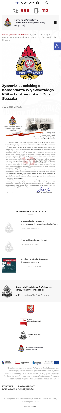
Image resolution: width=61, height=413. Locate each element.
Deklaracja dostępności (18, 389)
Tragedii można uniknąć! (34, 240)
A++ (31, 2)
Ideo (35, 406)
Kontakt (7, 386)
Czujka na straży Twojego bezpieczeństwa (34, 260)
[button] (57, 46)
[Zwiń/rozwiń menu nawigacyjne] (54, 22)
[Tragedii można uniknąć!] (9, 246)
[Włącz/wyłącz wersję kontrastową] (37, 2)
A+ (26, 2)
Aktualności (22, 34)
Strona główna (9, 34)
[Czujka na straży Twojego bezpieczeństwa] (9, 265)
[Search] (47, 3)
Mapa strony (26, 386)
